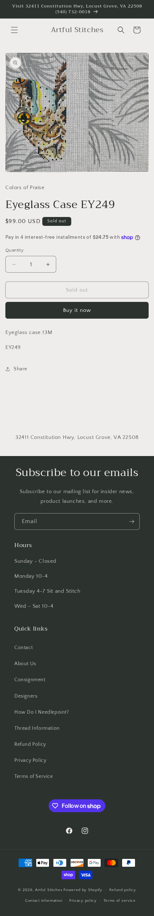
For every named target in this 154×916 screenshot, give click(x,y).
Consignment (29, 680)
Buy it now (77, 310)
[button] (14, 30)
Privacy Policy (30, 760)
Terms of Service (33, 776)
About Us (25, 664)
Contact (23, 648)
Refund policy (122, 890)
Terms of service (120, 901)
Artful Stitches (49, 889)
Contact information (43, 901)
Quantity (14, 250)
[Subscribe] (131, 521)
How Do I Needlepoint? (41, 712)
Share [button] (20, 369)
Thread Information (37, 728)
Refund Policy (30, 744)
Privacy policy (83, 901)
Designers (25, 696)
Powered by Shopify (82, 889)
